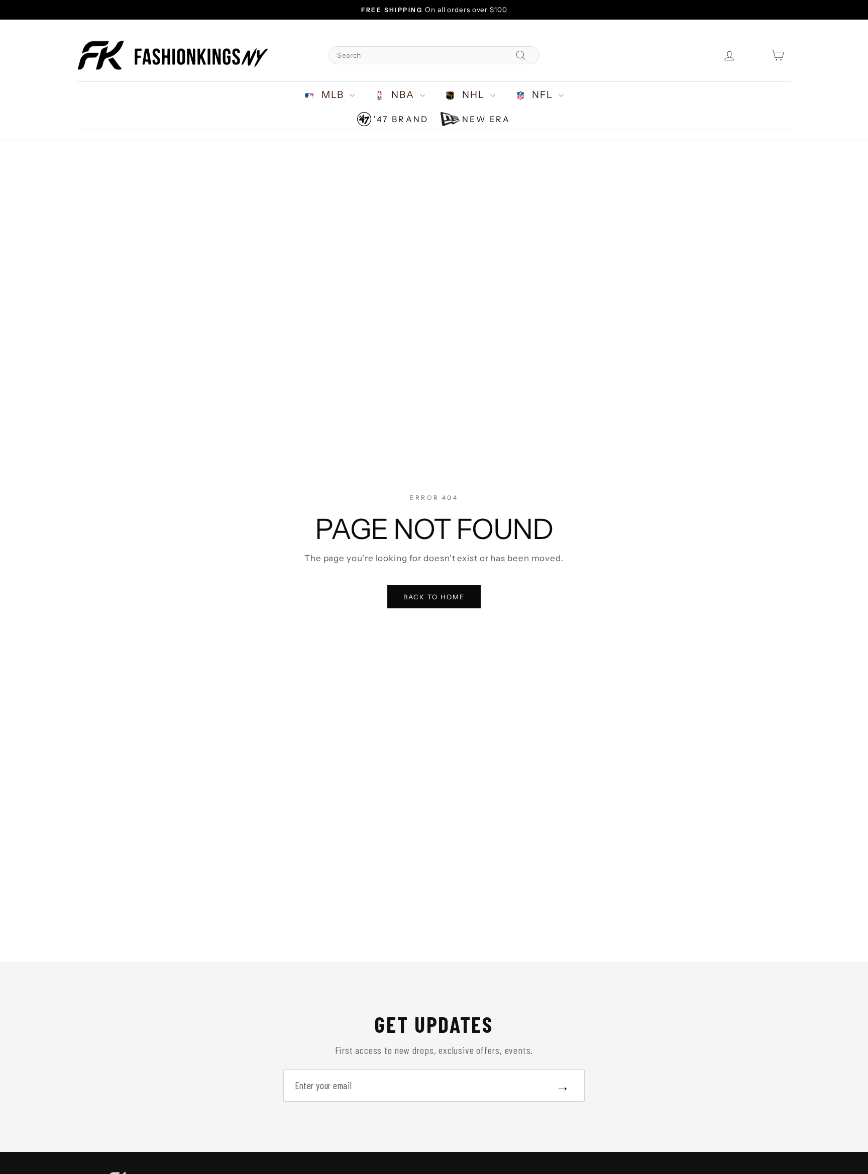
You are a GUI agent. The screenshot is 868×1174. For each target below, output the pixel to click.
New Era (486, 119)
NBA (403, 94)
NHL (473, 94)
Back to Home (434, 597)
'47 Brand (401, 119)
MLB (332, 94)
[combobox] (434, 55)
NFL (543, 94)
